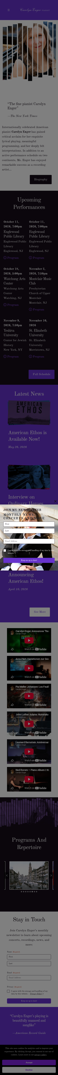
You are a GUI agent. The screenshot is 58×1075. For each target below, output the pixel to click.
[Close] (55, 501)
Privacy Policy (22, 553)
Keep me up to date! (29, 560)
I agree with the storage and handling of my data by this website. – (31, 552)
